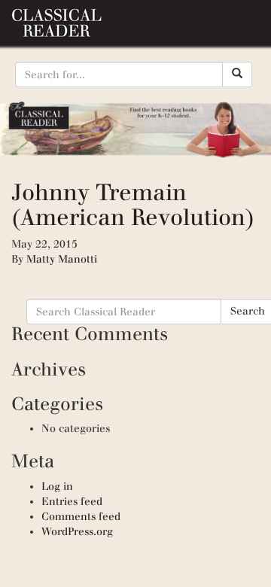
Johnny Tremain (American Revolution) (132, 204)
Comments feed (80, 516)
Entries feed (71, 501)
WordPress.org (77, 531)
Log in (57, 486)
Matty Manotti (61, 259)
